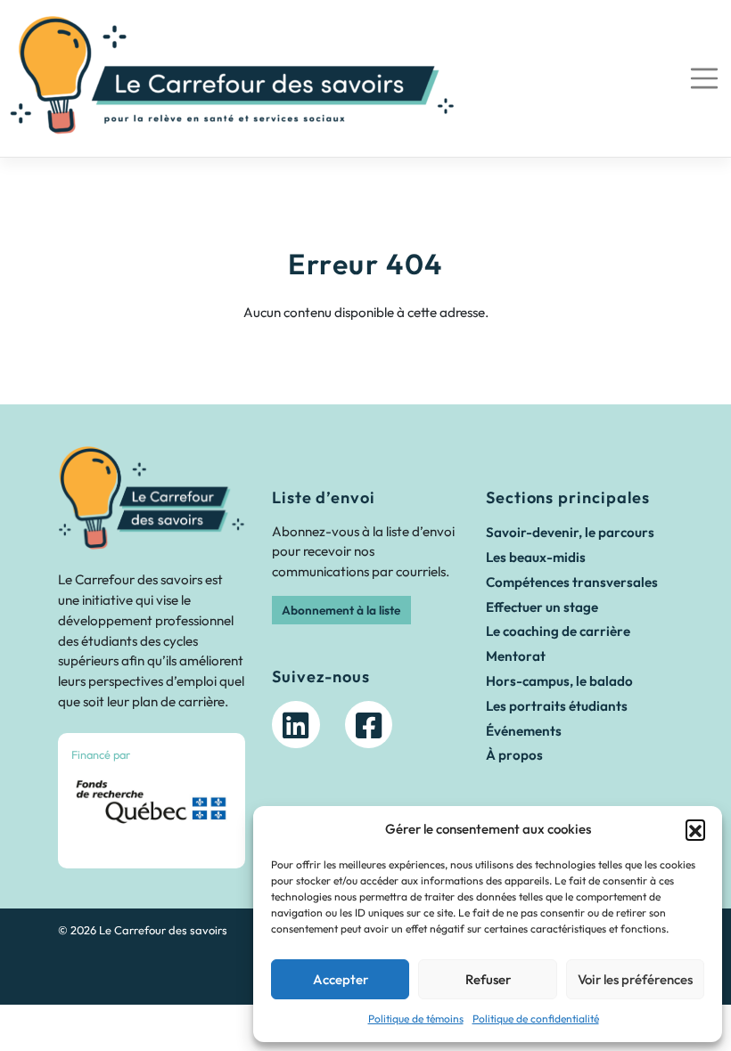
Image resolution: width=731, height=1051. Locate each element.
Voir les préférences (635, 979)
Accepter (340, 979)
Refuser (488, 979)
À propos (514, 754)
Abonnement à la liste (341, 610)
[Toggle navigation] (704, 79)
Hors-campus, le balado (559, 680)
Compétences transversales (572, 582)
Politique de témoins (416, 1018)
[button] (695, 829)
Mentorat (516, 656)
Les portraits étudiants (557, 705)
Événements (524, 730)
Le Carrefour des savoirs (163, 930)
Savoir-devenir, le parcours (570, 532)
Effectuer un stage (542, 607)
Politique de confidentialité (535, 1018)
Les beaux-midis (536, 557)
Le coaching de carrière (558, 631)
